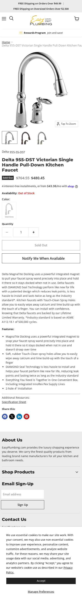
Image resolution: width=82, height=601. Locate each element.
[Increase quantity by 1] (34, 232)
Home (6, 42)
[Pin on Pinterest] (26, 416)
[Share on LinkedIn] (19, 416)
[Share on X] (12, 416)
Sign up (23, 505)
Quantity (7, 224)
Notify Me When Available (43, 258)
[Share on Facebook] (5, 416)
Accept (41, 581)
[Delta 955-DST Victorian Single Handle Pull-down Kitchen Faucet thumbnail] (9, 137)
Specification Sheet (14, 402)
